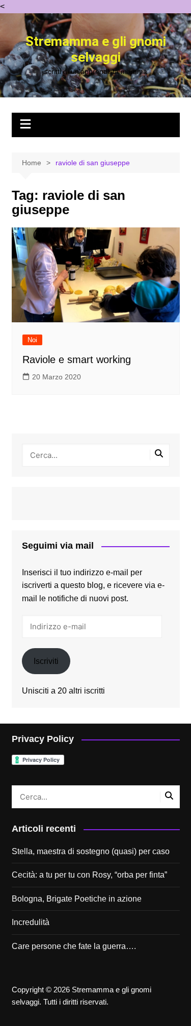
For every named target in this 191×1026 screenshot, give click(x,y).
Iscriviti (46, 661)
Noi (32, 340)
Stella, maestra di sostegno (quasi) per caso (91, 851)
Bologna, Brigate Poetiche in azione (77, 898)
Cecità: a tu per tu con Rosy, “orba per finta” (89, 874)
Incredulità (30, 922)
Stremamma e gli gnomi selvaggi (95, 49)
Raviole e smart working (76, 359)
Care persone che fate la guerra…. (74, 946)
